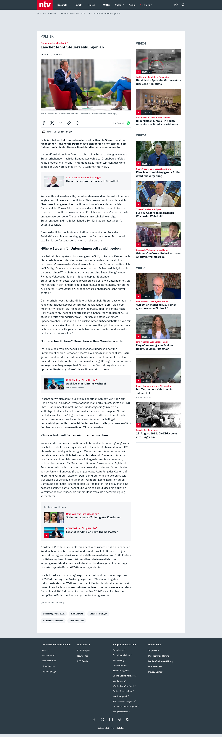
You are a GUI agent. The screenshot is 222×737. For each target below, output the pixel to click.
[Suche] (183, 5)
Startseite (41, 13)
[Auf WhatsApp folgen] (128, 123)
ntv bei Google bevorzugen (59, 131)
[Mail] (61, 123)
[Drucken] (77, 123)
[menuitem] (68, 4)
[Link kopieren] (69, 123)
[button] (86, 87)
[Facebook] (44, 123)
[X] (52, 123)
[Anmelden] (176, 5)
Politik (53, 13)
